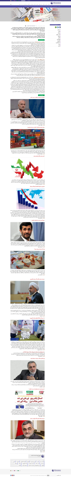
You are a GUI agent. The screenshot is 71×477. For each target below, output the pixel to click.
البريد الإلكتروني (59, 475)
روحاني (20, 463)
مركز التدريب (25, 4)
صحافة (16, 463)
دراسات (49, 4)
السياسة (17, 461)
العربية (19, 0)
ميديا (22, 4)
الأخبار (35, 4)
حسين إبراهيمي (31, 463)
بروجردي (42, 463)
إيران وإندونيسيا (33, 461)
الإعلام (28, 461)
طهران (42, 465)
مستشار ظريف (24, 465)
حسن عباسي (37, 463)
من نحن (60, 0)
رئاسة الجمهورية (24, 463)
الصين (14, 461)
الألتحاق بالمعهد (23, 0)
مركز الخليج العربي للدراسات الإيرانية (34, 465)
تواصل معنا (57, 0)
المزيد (20, 4)
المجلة (37, 4)
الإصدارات (32, 4)
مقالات (44, 4)
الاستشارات (53, 0)
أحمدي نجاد (42, 461)
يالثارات (19, 465)
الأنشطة (29, 4)
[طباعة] (25, 25)
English (15, 0)
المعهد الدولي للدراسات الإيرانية (32, 25)
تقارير (46, 4)
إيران (37, 461)
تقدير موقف (40, 4)
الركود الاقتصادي (23, 461)
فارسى (12, 0)
